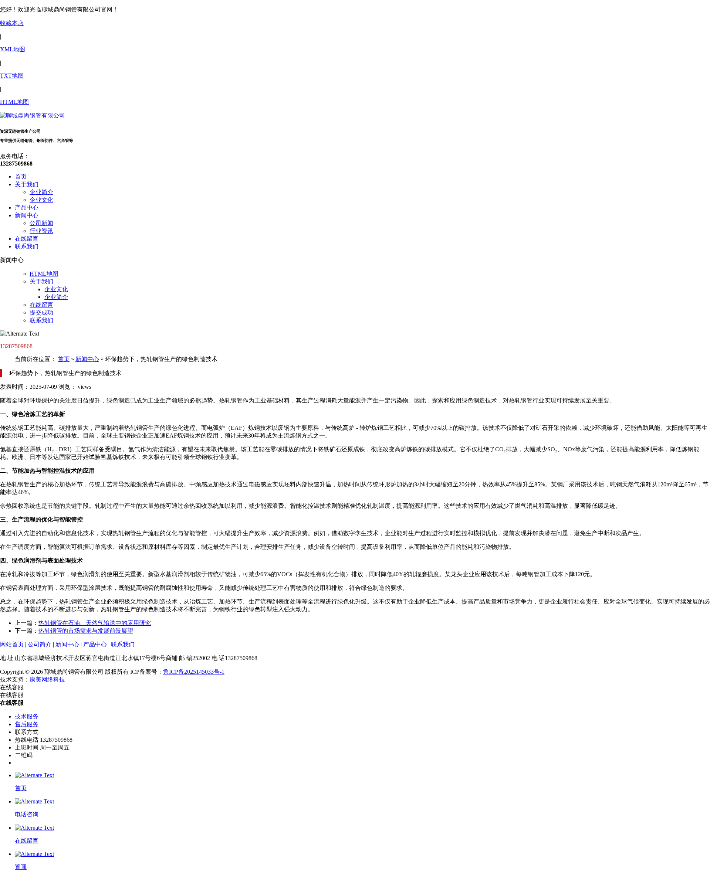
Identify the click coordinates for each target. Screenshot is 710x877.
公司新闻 (41, 223)
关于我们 (26, 184)
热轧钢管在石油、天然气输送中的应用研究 (94, 623)
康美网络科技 (47, 679)
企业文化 (41, 200)
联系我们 (26, 246)
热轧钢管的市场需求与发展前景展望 (85, 631)
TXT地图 (12, 75)
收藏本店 (12, 23)
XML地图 (12, 49)
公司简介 (39, 644)
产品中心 (26, 207)
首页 (21, 176)
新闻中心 (26, 215)
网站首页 (12, 644)
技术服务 (26, 716)
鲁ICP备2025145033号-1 (193, 672)
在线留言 (26, 238)
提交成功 (41, 312)
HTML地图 (14, 102)
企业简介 (41, 192)
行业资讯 (41, 231)
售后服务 (26, 724)
